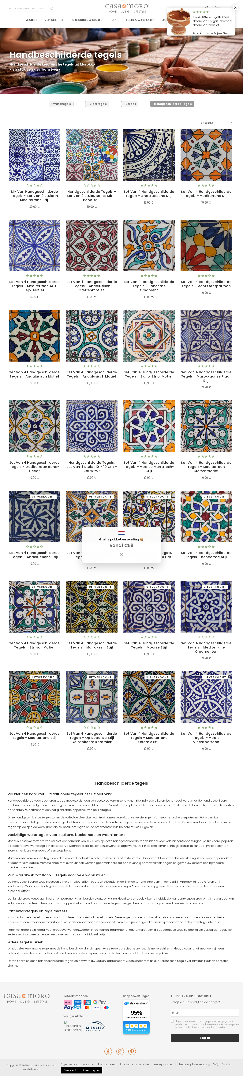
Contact (211, 20)
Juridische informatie (134, 1064)
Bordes (130, 104)
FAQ (215, 1064)
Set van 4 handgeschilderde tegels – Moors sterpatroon (206, 284)
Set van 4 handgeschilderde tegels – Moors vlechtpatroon (206, 737)
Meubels (31, 20)
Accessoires (171, 20)
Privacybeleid (107, 1064)
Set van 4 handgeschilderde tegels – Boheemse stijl (206, 555)
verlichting (54, 20)
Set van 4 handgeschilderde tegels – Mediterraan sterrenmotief (206, 466)
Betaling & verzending (194, 1064)
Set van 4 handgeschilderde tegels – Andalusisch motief (34, 374)
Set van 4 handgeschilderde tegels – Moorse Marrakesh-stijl (149, 466)
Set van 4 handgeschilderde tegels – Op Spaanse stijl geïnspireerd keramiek (91, 737)
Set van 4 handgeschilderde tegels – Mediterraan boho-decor (34, 466)
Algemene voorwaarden (78, 1064)
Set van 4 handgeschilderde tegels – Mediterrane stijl (34, 735)
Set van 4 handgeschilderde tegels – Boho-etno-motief (149, 374)
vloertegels (98, 104)
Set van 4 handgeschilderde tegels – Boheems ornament (149, 286)
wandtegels (62, 104)
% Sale (193, 20)
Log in (205, 1037)
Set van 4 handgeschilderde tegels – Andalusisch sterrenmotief (91, 286)
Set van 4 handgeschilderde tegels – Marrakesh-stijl (91, 645)
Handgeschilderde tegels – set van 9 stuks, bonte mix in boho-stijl (92, 196)
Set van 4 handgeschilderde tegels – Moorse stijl (149, 645)
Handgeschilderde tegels (173, 104)
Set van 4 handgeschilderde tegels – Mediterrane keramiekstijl (149, 737)
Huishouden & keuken (86, 20)
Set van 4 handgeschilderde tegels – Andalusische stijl (149, 194)
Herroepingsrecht (164, 1064)
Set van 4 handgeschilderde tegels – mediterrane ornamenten (206, 647)
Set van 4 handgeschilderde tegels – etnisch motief (34, 645)
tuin (113, 20)
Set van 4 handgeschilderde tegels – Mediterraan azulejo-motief (34, 286)
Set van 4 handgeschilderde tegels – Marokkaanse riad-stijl (206, 376)
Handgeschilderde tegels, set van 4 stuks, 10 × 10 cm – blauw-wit (91, 466)
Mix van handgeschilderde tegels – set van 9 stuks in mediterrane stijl (34, 196)
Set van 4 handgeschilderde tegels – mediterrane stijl (206, 194)
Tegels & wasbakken (139, 20)
